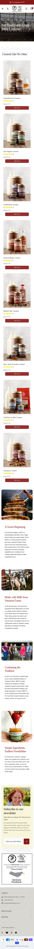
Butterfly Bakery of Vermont (14, 946)
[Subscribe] (26, 841)
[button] (2, 9)
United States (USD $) (8, 927)
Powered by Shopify (24, 946)
